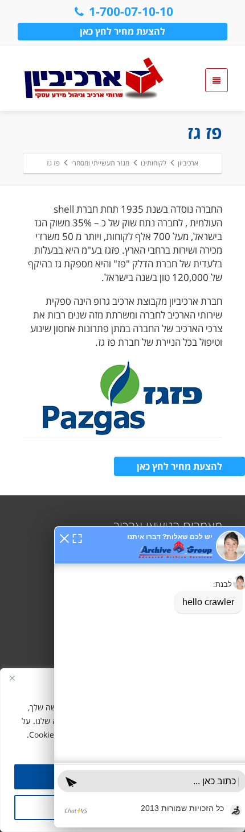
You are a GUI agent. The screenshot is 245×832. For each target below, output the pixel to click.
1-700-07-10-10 (131, 11)
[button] (64, 537)
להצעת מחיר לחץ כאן (122, 31)
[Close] (12, 678)
